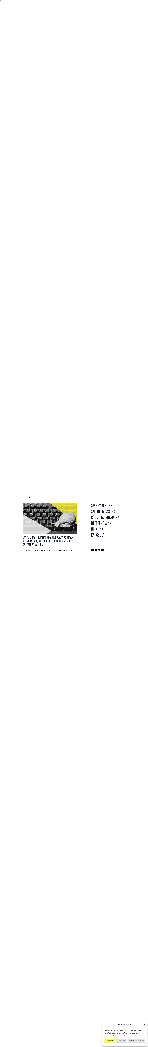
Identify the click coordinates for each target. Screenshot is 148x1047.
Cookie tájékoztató (118, 1044)
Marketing (69, 550)
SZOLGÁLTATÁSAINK (103, 511)
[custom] (102, 550)
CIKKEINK (97, 529)
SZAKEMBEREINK (101, 505)
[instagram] (99, 550)
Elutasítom (121, 1040)
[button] (144, 1024)
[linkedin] (96, 550)
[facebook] (92, 550)
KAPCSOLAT (98, 535)
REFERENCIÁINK (101, 523)
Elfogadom (109, 1040)
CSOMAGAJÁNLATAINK (105, 517)
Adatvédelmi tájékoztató (130, 1044)
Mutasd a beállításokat (136, 1040)
